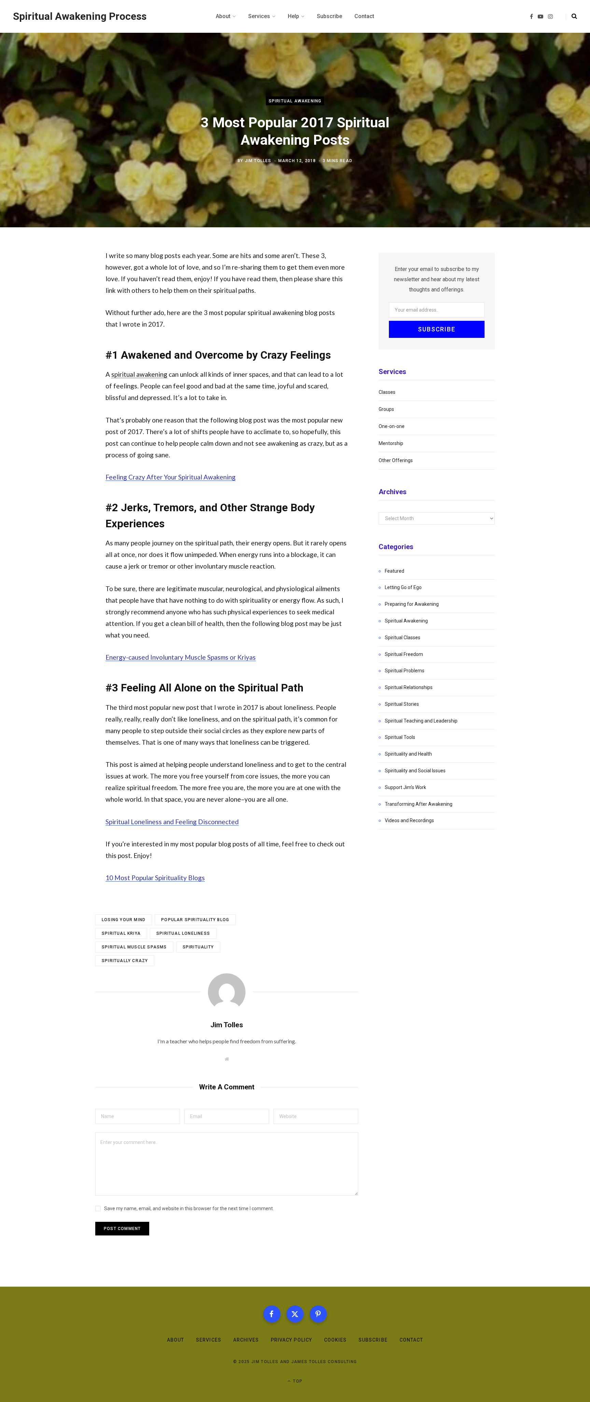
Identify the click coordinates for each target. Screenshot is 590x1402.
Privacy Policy (291, 1340)
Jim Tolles (258, 160)
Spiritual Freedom (404, 654)
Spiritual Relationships (409, 687)
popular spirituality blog (195, 919)
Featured (394, 571)
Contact (411, 1340)
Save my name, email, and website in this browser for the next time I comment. (189, 1208)
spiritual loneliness (183, 933)
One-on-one (392, 426)
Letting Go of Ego (403, 587)
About (175, 1340)
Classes (387, 392)
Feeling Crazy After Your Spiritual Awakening (171, 477)
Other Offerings (396, 460)
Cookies (335, 1340)
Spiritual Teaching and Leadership (421, 721)
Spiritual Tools (400, 737)
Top (297, 1381)
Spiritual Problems (404, 670)
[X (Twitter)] (295, 1313)
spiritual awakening (139, 374)
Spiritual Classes (402, 637)
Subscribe (373, 1340)
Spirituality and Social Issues (415, 770)
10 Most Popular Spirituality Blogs (155, 878)
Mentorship (391, 443)
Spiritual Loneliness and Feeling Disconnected (172, 822)
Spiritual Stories (402, 704)
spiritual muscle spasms (134, 947)
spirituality (198, 947)
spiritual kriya (121, 933)
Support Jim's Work (405, 787)
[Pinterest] (318, 1313)
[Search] (571, 16)
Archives (246, 1340)
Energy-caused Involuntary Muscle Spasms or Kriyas (181, 657)
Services (208, 1340)
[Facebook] (271, 1313)
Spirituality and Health (408, 754)
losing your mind (123, 919)
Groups (386, 409)
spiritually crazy (125, 960)
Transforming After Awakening (418, 804)
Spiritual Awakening (295, 101)
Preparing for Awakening (412, 604)
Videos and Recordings (409, 820)
